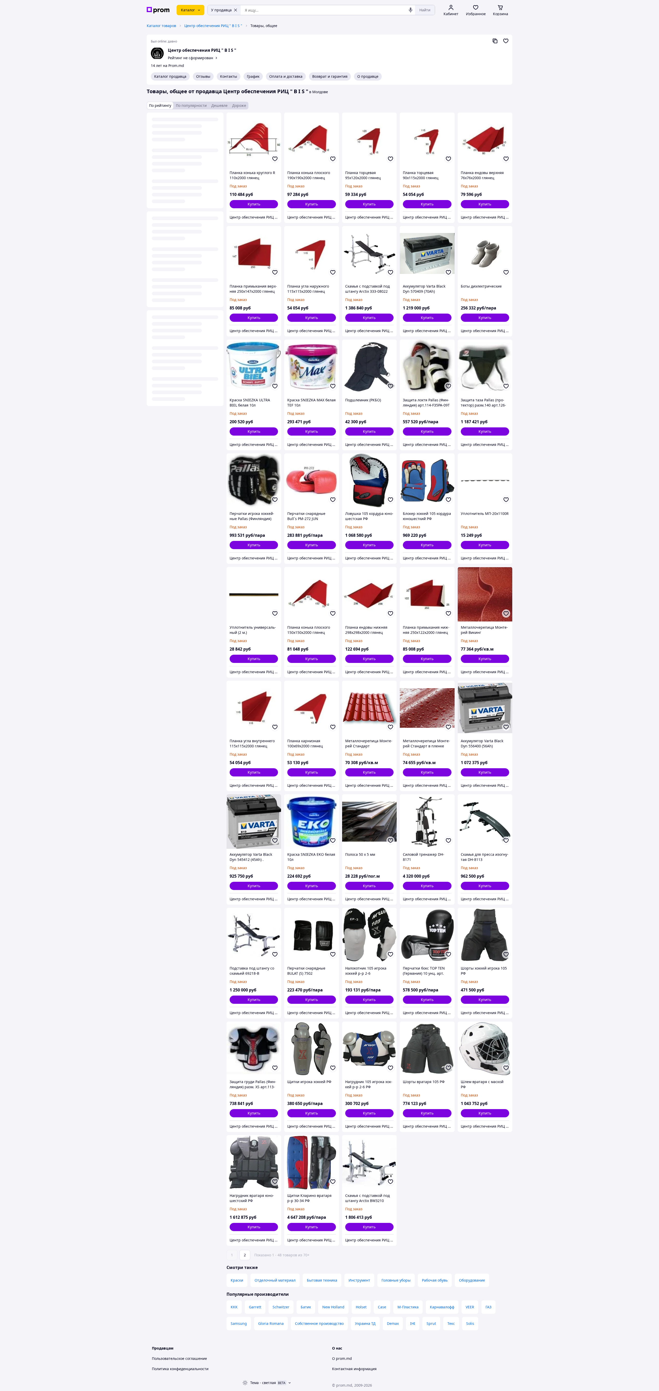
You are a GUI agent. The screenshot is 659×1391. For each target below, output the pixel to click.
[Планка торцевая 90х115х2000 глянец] (427, 140)
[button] (254, 204)
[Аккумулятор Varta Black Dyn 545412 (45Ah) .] (254, 821)
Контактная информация (354, 1368)
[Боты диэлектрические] (485, 253)
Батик (306, 1306)
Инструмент (359, 1280)
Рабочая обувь (435, 1280)
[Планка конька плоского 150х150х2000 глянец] (311, 594)
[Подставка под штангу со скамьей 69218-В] (254, 935)
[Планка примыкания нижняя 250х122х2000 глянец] (427, 594)
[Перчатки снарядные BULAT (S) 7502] (311, 935)
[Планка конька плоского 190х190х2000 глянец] (311, 140)
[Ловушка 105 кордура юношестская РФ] (369, 480)
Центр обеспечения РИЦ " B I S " (213, 25)
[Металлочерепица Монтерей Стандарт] (369, 708)
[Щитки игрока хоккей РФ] (311, 1049)
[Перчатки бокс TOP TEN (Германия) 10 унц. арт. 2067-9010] (427, 935)
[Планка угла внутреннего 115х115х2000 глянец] (254, 708)
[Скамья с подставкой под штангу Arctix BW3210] (369, 1162)
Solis (470, 1323)
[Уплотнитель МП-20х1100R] (485, 480)
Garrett (255, 1306)
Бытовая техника (322, 1280)
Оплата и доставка (285, 76)
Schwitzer (281, 1306)
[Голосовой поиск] (410, 10)
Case (382, 1306)
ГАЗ (488, 1306)
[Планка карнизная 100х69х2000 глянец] (311, 708)
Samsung (239, 1323)
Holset (361, 1306)
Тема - (263, 1382)
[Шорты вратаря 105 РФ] (427, 1049)
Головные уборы (396, 1280)
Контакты (228, 76)
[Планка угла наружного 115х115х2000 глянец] (311, 253)
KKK (234, 1306)
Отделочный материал (275, 1280)
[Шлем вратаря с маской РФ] (485, 1049)
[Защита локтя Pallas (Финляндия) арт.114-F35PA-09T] (427, 367)
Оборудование (472, 1280)
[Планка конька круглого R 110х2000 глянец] (254, 140)
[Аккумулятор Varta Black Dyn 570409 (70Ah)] (427, 253)
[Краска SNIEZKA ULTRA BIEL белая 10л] (254, 367)
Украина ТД (365, 1323)
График (253, 76)
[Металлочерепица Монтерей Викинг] (485, 594)
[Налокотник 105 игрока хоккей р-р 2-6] (369, 935)
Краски (237, 1280)
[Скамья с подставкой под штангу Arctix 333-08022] (369, 253)
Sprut (431, 1323)
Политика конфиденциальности (180, 1368)
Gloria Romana (271, 1323)
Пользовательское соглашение (179, 1358)
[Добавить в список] (275, 159)
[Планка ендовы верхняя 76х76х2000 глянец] (485, 140)
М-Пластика (408, 1306)
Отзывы (203, 76)
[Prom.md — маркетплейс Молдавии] (158, 10)
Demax (393, 1323)
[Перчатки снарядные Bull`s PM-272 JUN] (311, 480)
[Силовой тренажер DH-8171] (427, 821)
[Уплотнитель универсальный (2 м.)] (254, 594)
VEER (470, 1306)
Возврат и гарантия (330, 76)
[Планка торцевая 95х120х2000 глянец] (369, 140)
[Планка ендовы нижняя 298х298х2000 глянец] (369, 594)
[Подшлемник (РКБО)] (369, 367)
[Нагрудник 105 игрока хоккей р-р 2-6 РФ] (369, 1049)
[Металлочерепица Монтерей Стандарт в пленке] (427, 708)
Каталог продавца (170, 76)
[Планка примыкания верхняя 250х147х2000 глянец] (254, 253)
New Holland (333, 1306)
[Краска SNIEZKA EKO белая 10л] (311, 821)
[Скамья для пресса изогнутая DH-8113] (485, 821)
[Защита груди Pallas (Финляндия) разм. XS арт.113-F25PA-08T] (254, 1049)
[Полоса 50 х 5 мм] (369, 821)
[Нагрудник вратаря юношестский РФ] (254, 1162)
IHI (412, 1323)
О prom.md (342, 1358)
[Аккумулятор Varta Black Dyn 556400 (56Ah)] (485, 708)
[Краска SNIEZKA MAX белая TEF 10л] (311, 367)
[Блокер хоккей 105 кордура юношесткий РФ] (427, 480)
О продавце (367, 76)
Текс (451, 1323)
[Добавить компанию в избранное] (505, 41)
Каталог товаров (161, 25)
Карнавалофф (442, 1306)
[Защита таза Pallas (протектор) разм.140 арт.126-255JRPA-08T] (485, 367)
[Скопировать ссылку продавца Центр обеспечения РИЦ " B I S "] (495, 41)
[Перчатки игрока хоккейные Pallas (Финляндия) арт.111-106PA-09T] (254, 480)
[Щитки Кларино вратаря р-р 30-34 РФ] (311, 1162)
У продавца (221, 9)
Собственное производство (319, 1323)
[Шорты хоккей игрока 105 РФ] (485, 935)
